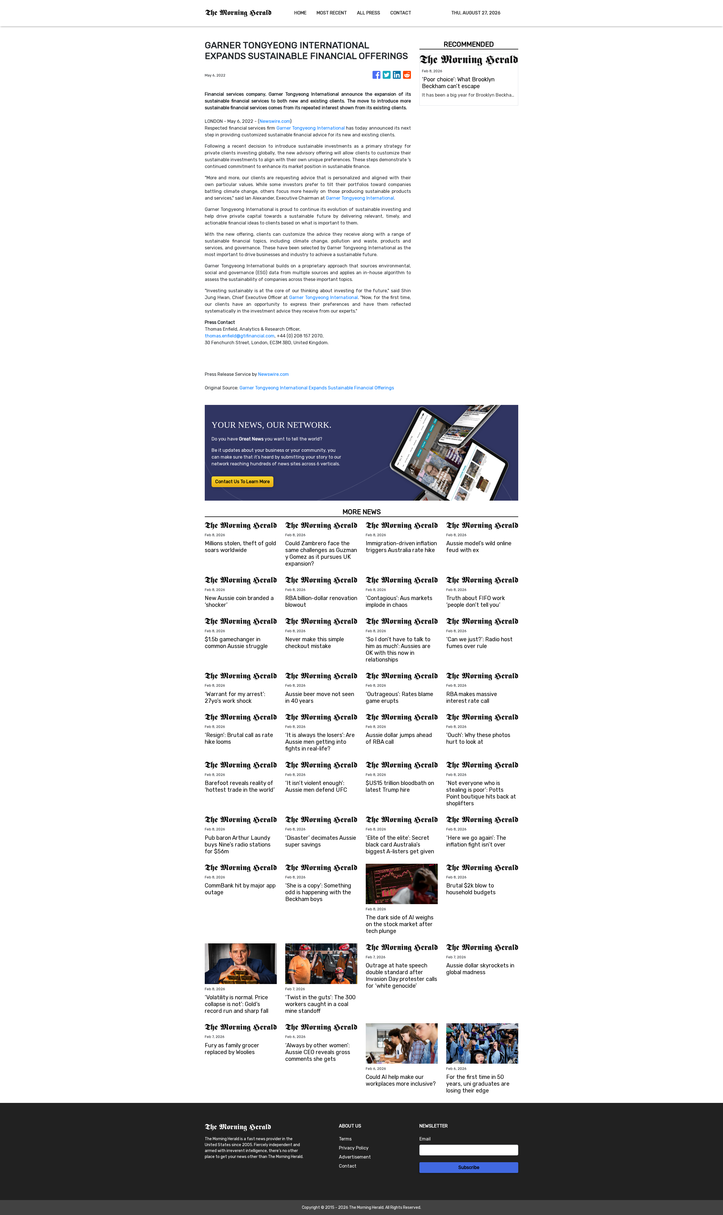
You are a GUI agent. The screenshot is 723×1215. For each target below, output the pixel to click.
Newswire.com (275, 121)
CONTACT (400, 13)
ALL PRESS (368, 13)
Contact (347, 1166)
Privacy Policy (354, 1148)
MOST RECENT (332, 13)
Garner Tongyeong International (310, 128)
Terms (345, 1139)
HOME (300, 13)
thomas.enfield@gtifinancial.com (240, 336)
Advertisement (355, 1157)
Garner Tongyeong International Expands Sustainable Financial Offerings (317, 388)
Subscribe (468, 1167)
